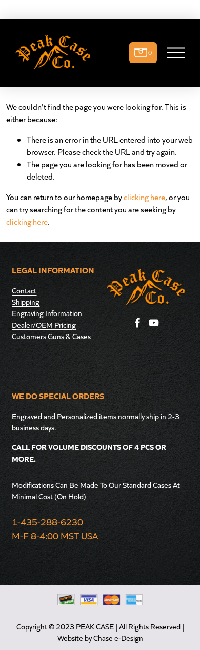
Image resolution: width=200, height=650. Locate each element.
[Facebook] (137, 323)
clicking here (144, 196)
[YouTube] (154, 323)
